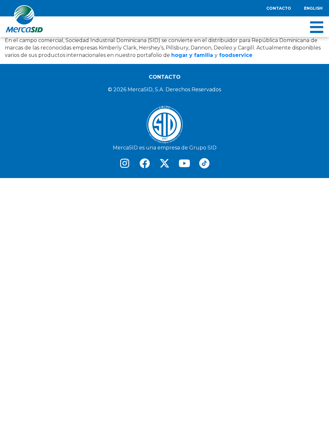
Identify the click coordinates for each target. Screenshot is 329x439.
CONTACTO (165, 77)
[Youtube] (184, 163)
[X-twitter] (164, 163)
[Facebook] (144, 163)
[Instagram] (125, 163)
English (313, 8)
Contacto (278, 8)
